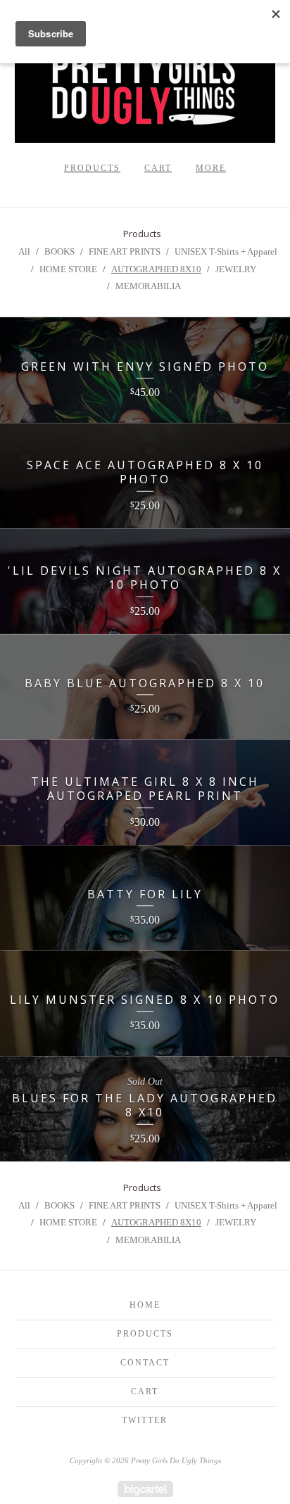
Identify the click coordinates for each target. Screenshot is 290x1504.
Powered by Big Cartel (145, 1489)
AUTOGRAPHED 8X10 (156, 269)
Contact (145, 1363)
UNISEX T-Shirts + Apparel (226, 251)
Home (145, 1305)
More (211, 168)
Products (92, 168)
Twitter (145, 1420)
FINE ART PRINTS (124, 251)
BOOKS (59, 251)
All (24, 251)
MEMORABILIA (148, 286)
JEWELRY (235, 269)
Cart (158, 168)
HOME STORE (68, 269)
